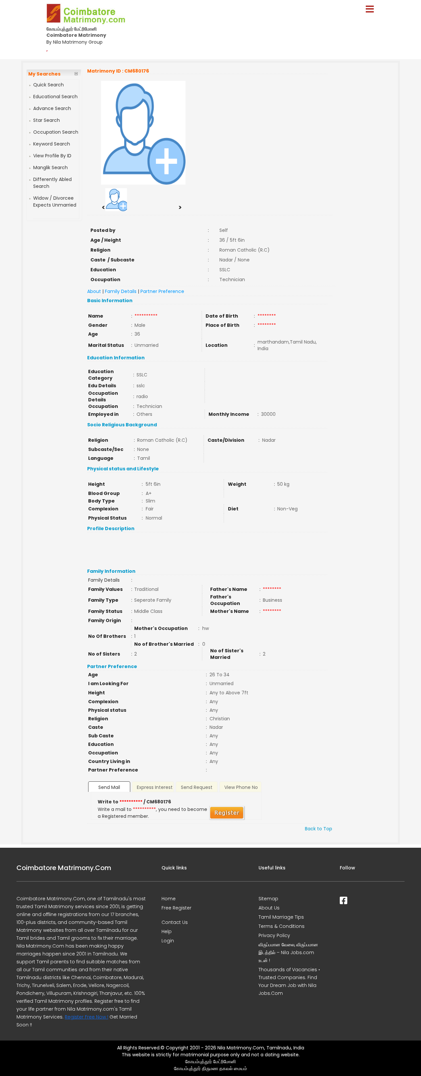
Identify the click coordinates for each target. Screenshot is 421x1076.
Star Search (46, 120)
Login (167, 940)
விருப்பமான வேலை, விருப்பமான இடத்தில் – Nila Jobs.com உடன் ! (288, 952)
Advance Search (52, 108)
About (94, 291)
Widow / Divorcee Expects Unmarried (54, 201)
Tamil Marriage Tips (281, 917)
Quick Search (48, 84)
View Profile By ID (52, 155)
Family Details (120, 291)
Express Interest (155, 787)
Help (166, 931)
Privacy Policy (274, 935)
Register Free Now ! (86, 1017)
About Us (269, 908)
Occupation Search (55, 132)
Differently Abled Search (52, 183)
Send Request (196, 787)
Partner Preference (162, 291)
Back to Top (318, 828)
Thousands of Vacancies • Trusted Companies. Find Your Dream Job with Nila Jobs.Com (289, 981)
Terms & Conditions (282, 926)
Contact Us (174, 922)
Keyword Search (51, 144)
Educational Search (55, 96)
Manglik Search (50, 167)
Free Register (176, 908)
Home (168, 898)
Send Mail (109, 787)
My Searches (44, 74)
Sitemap (268, 898)
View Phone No (241, 787)
